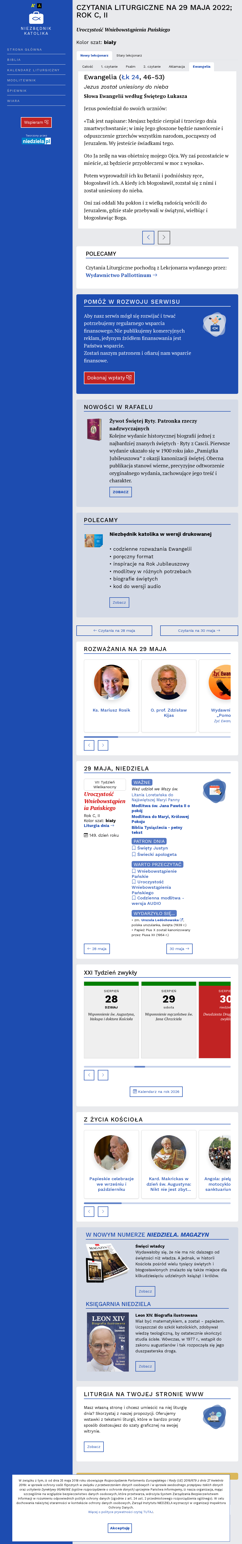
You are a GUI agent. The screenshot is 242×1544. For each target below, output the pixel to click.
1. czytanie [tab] (109, 66)
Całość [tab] (87, 66)
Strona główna (24, 49)
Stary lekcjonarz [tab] (129, 55)
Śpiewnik (17, 90)
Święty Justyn (152, 847)
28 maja (99, 948)
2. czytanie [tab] (152, 66)
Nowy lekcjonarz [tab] (94, 55)
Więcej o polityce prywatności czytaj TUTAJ (120, 1512)
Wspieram (34, 122)
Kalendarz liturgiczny (33, 70)
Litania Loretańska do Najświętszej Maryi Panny (156, 797)
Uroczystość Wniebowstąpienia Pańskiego (151, 887)
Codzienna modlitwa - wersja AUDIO (158, 900)
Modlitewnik (21, 80)
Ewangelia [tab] (201, 66)
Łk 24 (130, 77)
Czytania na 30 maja (197, 630)
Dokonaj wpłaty (106, 378)
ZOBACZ (121, 492)
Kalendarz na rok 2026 (158, 1091)
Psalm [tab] (130, 66)
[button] (89, 745)
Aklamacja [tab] (177, 66)
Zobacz (119, 602)
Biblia (14, 60)
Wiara (13, 101)
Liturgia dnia (97, 825)
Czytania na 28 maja (116, 630)
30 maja (178, 948)
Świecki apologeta (156, 854)
